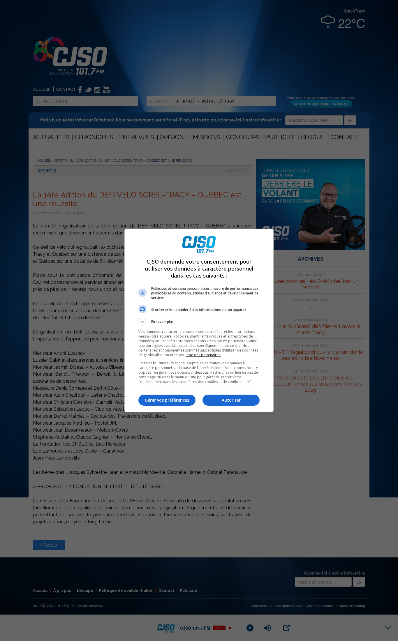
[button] (199, 322)
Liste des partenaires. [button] (203, 354)
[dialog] (199, 320)
